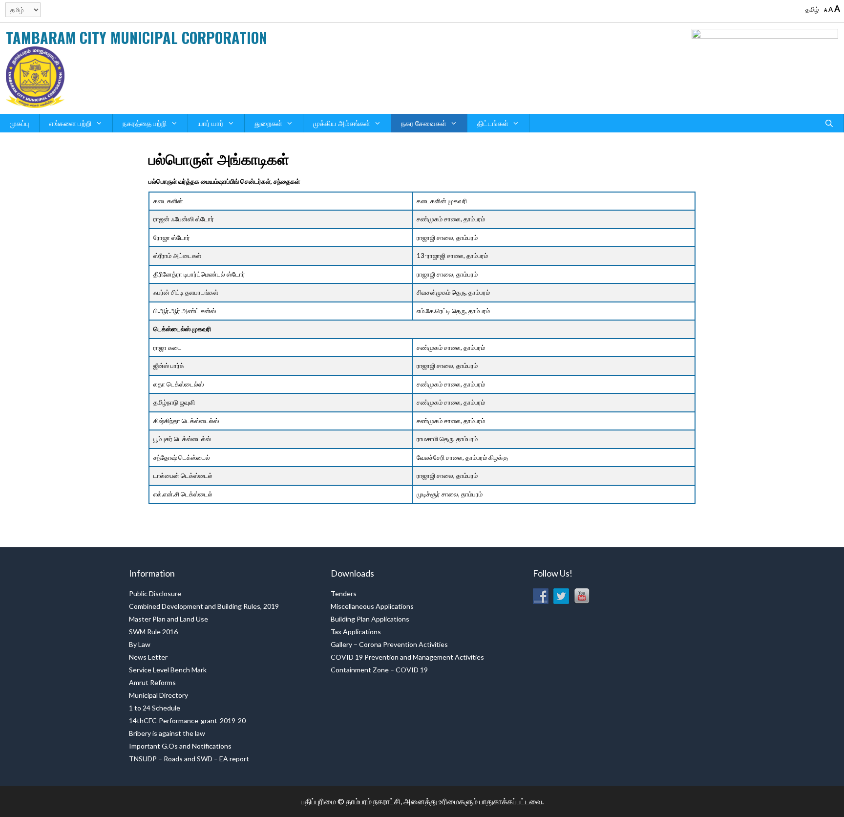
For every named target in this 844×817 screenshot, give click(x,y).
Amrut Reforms (152, 682)
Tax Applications (356, 631)
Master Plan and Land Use (168, 619)
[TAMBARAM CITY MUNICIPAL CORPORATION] (35, 76)
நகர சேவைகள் (423, 123)
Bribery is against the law (167, 733)
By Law (139, 644)
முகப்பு (19, 123)
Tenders (344, 593)
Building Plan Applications (370, 619)
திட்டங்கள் (492, 123)
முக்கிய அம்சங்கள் (341, 123)
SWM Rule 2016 (153, 631)
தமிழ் (812, 9)
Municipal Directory (158, 695)
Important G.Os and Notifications (180, 746)
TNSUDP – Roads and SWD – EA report (189, 758)
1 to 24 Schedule (154, 708)
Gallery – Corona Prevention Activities (389, 644)
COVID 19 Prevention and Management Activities (407, 657)
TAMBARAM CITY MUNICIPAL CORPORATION (136, 37)
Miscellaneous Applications (372, 606)
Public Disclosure (155, 593)
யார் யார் (211, 123)
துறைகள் (268, 123)
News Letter (148, 657)
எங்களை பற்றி (70, 123)
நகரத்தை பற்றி (145, 123)
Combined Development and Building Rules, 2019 (204, 606)
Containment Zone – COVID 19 (379, 670)
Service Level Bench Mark (168, 670)
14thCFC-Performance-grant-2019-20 (187, 720)
